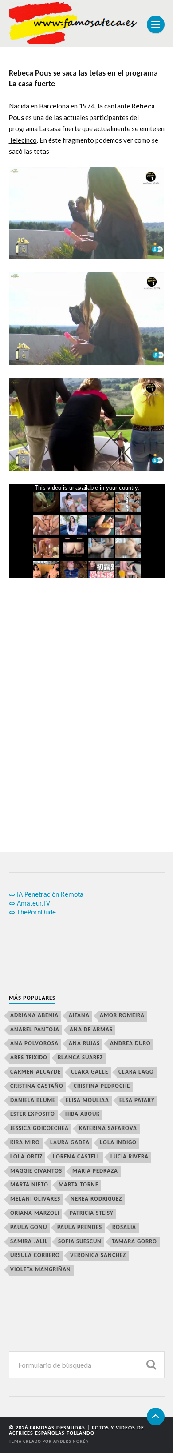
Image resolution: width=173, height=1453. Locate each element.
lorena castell (76, 1157)
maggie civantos (36, 1171)
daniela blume (32, 1100)
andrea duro (130, 1043)
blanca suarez (80, 1058)
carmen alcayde (35, 1072)
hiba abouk (82, 1114)
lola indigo (118, 1143)
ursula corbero (35, 1255)
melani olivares (35, 1199)
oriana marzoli (34, 1213)
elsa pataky (137, 1100)
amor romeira (122, 1015)
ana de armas (91, 1030)
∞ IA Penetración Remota (46, 894)
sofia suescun (80, 1242)
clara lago (136, 1072)
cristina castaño (36, 1086)
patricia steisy (92, 1213)
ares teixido (28, 1058)
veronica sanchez (98, 1255)
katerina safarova (108, 1128)
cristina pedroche (102, 1086)
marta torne (78, 1185)
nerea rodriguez (96, 1199)
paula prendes (79, 1227)
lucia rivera (129, 1157)
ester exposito (32, 1114)
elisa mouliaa (87, 1100)
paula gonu (28, 1227)
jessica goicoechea (39, 1128)
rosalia (124, 1227)
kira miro (25, 1143)
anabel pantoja (34, 1030)
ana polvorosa (34, 1043)
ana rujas (84, 1043)
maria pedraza (95, 1171)
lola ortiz (26, 1157)
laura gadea (70, 1143)
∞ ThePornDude (32, 912)
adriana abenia (34, 1015)
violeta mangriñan (40, 1270)
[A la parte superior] (156, 1416)
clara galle (89, 1072)
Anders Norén (71, 1442)
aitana (79, 1015)
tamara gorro (134, 1242)
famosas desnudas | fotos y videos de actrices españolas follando (76, 1430)
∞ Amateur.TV (29, 903)
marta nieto (29, 1185)
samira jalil (29, 1242)
